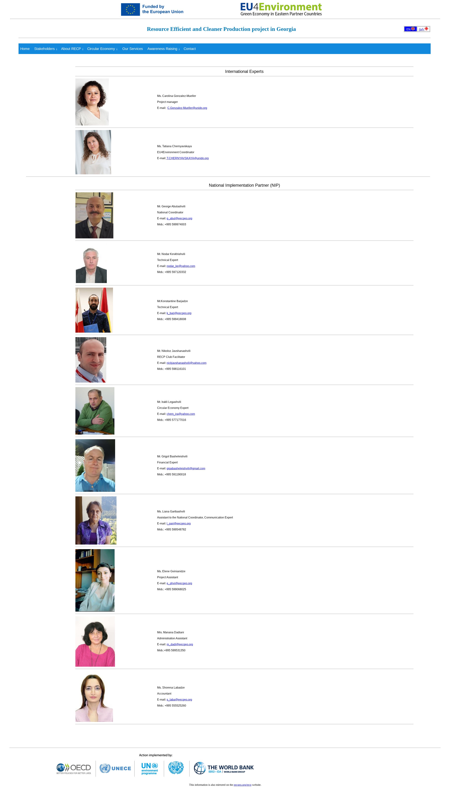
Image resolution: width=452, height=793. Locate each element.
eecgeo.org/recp (242, 784)
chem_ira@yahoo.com (181, 413)
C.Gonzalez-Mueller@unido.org (187, 107)
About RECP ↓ (72, 49)
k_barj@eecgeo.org (179, 313)
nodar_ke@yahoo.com (181, 266)
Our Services (132, 49)
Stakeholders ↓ (46, 49)
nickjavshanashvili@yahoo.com (186, 362)
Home (25, 49)
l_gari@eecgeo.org (179, 523)
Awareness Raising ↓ (163, 49)
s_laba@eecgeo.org (179, 699)
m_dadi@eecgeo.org (180, 644)
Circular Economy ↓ (102, 49)
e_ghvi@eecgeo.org (179, 583)
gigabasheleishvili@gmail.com (186, 468)
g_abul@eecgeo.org (179, 218)
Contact (190, 49)
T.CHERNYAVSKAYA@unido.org (187, 158)
